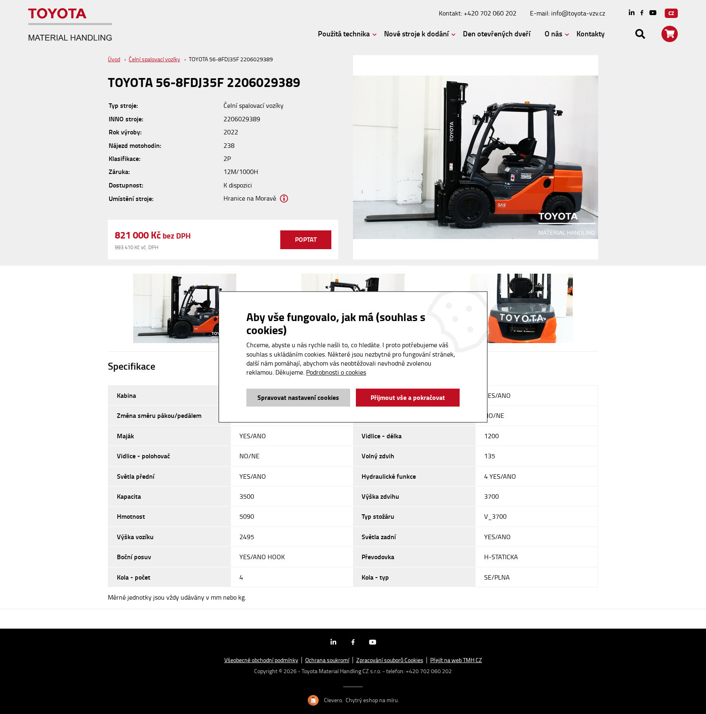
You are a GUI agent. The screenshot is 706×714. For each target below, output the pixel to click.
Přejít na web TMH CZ (456, 660)
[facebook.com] (641, 13)
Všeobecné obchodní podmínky (261, 660)
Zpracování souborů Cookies (389, 660)
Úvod (114, 59)
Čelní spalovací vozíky (154, 59)
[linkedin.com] (632, 13)
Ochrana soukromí (327, 660)
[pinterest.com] (653, 13)
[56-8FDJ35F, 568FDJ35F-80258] (184, 308)
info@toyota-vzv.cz (578, 13)
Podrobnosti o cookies (336, 372)
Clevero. (333, 700)
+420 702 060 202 (490, 13)
